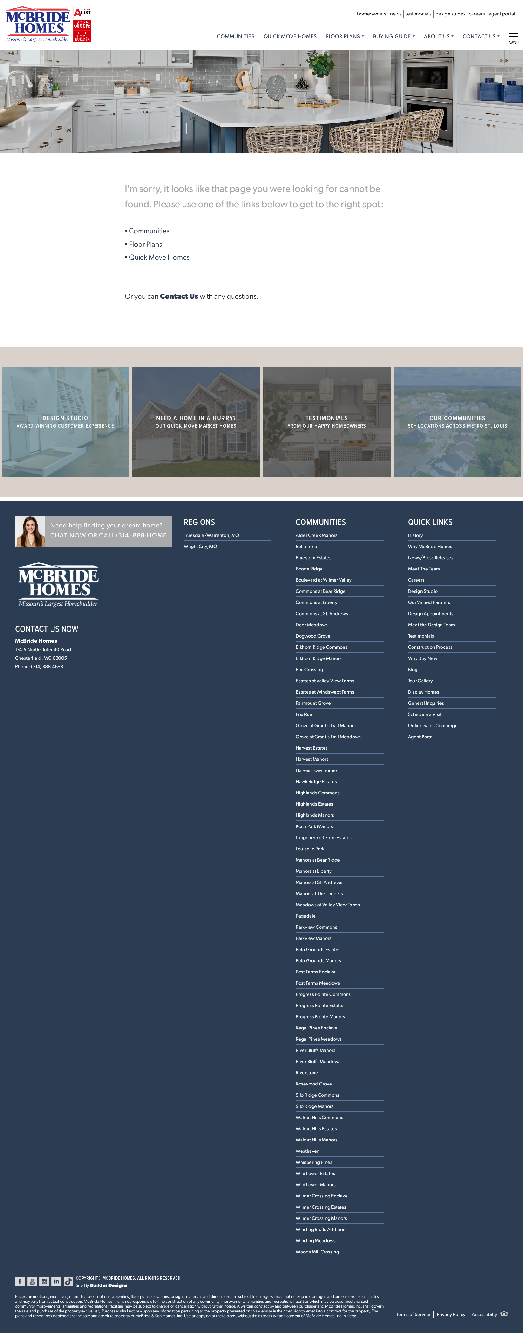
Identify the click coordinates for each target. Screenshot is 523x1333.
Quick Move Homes (290, 36)
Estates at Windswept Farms (325, 691)
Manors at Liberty (314, 871)
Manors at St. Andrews (319, 882)
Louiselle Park (310, 848)
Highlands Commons (318, 792)
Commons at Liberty (316, 602)
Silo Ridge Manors (315, 1106)
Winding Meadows (316, 1240)
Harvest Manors (312, 759)
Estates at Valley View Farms (325, 680)
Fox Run (304, 714)
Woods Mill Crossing (317, 1251)
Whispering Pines (314, 1162)
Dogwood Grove (313, 635)
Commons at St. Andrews (322, 613)
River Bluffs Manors (315, 1050)
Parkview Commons (316, 927)
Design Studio (450, 13)
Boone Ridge (309, 568)
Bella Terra (306, 546)
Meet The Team (424, 568)
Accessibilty (484, 1314)
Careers (477, 13)
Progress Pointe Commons (323, 994)
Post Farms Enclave (316, 971)
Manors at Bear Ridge (318, 859)
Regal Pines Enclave (316, 1027)
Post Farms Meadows (318, 983)
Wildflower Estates (315, 1173)
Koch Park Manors (314, 826)
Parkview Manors (313, 938)
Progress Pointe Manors (320, 1016)
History (415, 535)
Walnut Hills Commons (319, 1117)
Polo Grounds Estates (318, 949)
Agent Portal (502, 13)
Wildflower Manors (316, 1184)
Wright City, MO (200, 546)
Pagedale (306, 915)
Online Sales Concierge (433, 725)
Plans (154, 243)
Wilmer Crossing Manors (321, 1218)
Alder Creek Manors (316, 535)
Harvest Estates (312, 747)
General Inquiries (426, 703)
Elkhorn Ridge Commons (321, 647)
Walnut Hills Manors (316, 1139)
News (396, 13)
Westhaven (308, 1150)
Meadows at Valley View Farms (328, 904)
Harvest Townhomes (317, 770)
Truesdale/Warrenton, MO (211, 535)
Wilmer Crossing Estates (321, 1206)
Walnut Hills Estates (316, 1128)
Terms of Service (413, 1314)
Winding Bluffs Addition (321, 1229)
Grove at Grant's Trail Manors (326, 725)
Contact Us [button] (479, 36)
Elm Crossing (309, 669)
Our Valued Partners (429, 602)
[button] (93, 531)
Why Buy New (422, 658)
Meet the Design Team (431, 624)
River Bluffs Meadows (318, 1061)
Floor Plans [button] (343, 36)
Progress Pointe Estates (320, 1005)
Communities (236, 36)
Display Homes (423, 691)
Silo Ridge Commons (317, 1095)
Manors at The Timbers (319, 893)
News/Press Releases (430, 557)
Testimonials (419, 13)
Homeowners (371, 13)
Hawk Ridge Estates (316, 781)
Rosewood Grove (314, 1083)
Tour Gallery (420, 680)
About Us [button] (437, 36)
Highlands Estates (314, 803)
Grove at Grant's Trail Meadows (328, 736)
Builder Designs (108, 1285)
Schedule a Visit (425, 714)
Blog (412, 669)
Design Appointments (430, 613)
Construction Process (430, 647)
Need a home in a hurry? (196, 421)
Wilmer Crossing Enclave (322, 1195)
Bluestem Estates (313, 557)
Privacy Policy (451, 1314)
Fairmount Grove (313, 703)
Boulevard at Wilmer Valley (324, 579)
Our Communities (458, 421)
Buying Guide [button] (392, 36)
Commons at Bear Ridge (321, 591)
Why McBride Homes (430, 546)
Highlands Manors (315, 815)
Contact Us (179, 295)
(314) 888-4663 (47, 666)
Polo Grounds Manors (318, 960)
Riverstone (307, 1072)
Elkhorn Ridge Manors (319, 658)
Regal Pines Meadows (319, 1039)
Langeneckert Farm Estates (324, 837)
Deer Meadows (312, 624)
